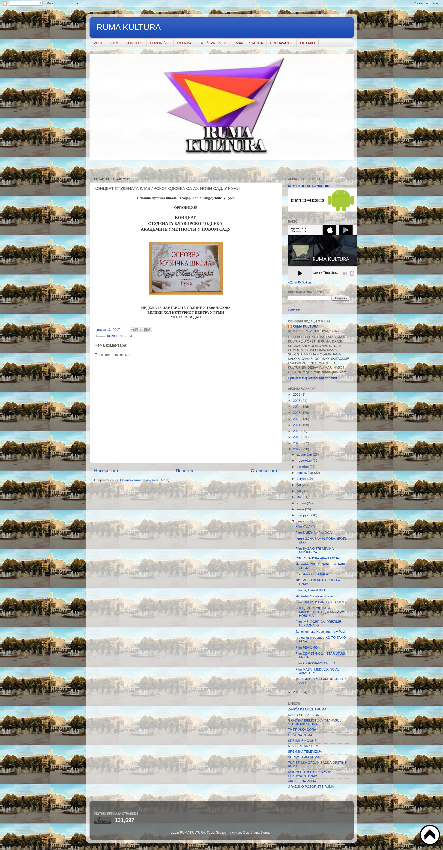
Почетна (184, 470)
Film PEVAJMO (307, 647)
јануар (302, 521)
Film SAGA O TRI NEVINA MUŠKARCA (314, 550)
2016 (297, 692)
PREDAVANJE (281, 43)
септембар (305, 472)
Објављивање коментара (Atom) (144, 480)
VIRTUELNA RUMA (302, 781)
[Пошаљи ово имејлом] (132, 330)
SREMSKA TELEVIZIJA (305, 751)
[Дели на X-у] (141, 330)
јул (299, 485)
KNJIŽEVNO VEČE (214, 43)
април (302, 503)
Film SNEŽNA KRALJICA (314, 532)
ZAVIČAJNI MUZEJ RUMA (307, 709)
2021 (297, 425)
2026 (297, 394)
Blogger (266, 832)
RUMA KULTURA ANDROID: (309, 186)
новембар (305, 460)
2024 (297, 407)
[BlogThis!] (136, 330)
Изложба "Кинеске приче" (315, 596)
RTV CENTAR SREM (303, 746)
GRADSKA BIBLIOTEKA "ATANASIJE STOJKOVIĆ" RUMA (314, 722)
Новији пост (106, 470)
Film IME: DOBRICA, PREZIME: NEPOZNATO (319, 623)
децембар (305, 454)
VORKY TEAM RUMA (303, 757)
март (301, 509)
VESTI (99, 43)
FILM (115, 43)
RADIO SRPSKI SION (303, 715)
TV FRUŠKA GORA (302, 729)
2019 (297, 437)
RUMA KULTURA (128, 27)
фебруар (304, 515)
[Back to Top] (430, 835)
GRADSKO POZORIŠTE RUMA (311, 786)
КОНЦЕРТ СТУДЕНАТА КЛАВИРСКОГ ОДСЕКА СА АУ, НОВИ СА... (320, 612)
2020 (297, 431)
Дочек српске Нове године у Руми (321, 631)
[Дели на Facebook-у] (145, 330)
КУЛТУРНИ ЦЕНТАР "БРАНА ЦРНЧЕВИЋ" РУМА (309, 773)
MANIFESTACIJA (249, 43)
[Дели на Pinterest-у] (149, 330)
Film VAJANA (305, 526)
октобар (303, 466)
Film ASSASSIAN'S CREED (315, 663)
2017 (297, 449)
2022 (297, 419)
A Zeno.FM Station (299, 282)
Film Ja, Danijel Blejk (311, 590)
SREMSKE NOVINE (302, 741)
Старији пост (264, 470)
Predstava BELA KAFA (312, 574)
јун (299, 491)
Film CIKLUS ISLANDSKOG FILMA (321, 602)
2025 (297, 401)
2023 (297, 413)
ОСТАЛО (307, 43)
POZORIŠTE (160, 43)
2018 (297, 443)
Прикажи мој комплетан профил (312, 378)
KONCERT (134, 43)
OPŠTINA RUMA (300, 735)
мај (299, 497)
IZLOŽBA (184, 43)
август (302, 478)
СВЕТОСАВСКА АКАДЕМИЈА (317, 558)
